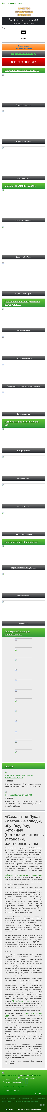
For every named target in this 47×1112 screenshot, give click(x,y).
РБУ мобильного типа (20, 1001)
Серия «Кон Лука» (23, 178)
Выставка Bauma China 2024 (18, 794)
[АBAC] (23, 703)
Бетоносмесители (23, 414)
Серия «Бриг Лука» (23, 105)
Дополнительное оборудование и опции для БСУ (22, 303)
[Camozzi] (23, 683)
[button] (23, 23)
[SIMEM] (23, 734)
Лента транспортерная (23, 534)
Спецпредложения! (23, 62)
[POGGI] (23, 744)
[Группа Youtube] (41, 1105)
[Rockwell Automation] (23, 673)
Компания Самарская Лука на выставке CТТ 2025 (19, 776)
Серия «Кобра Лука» (23, 257)
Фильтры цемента (23, 450)
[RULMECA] (23, 713)
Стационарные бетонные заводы (22, 70)
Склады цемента (23, 330)
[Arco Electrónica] (23, 754)
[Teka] (23, 662)
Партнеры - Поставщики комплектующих (17, 632)
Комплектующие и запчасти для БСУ (22, 423)
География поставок (25, 1075)
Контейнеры (23, 623)
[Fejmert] (23, 652)
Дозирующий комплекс (23, 358)
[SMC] (23, 724)
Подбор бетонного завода (23, 53)
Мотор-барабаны (23, 506)
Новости (9, 766)
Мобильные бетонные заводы (20, 185)
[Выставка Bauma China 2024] (23, 792)
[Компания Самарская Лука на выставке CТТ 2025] (23, 772)
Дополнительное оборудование (21, 542)
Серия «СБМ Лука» (23, 141)
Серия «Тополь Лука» (23, 293)
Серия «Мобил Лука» (23, 220)
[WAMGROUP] (23, 693)
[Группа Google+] (44, 1105)
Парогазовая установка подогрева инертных (23, 386)
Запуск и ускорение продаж (28, 1109)
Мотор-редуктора (23, 478)
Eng (3, 27)
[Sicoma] (23, 642)
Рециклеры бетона (23, 595)
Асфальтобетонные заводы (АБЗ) (23, 567)
